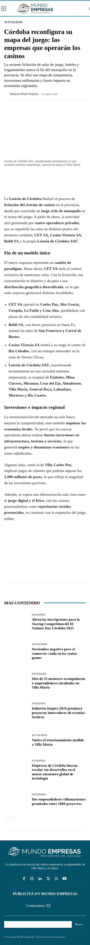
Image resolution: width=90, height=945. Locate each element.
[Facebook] (8, 540)
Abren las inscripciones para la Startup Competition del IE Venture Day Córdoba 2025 (56, 624)
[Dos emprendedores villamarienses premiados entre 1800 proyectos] (16, 799)
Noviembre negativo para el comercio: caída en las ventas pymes (54, 653)
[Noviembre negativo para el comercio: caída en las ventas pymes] (16, 651)
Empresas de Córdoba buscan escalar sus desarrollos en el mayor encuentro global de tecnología (54, 772)
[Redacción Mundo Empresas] (7, 94)
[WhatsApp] (27, 540)
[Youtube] (65, 879)
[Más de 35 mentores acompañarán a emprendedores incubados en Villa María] (16, 681)
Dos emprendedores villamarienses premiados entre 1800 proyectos (59, 801)
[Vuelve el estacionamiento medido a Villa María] (16, 740)
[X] (18, 540)
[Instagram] (32, 879)
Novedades (39, 674)
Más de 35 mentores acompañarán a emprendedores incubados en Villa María (58, 683)
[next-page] (13, 819)
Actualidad (13, 22)
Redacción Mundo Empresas (24, 94)
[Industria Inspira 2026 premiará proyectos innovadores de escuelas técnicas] (16, 711)
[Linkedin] (40, 879)
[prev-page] (6, 819)
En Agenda (38, 615)
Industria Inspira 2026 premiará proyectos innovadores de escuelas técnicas (58, 712)
